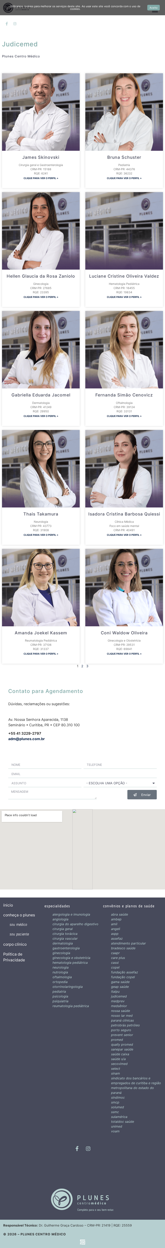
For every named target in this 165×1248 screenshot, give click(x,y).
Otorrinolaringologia (68, 987)
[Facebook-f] (6, 23)
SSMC (115, 1112)
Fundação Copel (123, 977)
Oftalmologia (62, 977)
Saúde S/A (118, 1059)
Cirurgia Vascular (65, 938)
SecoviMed (119, 1064)
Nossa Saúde (120, 1011)
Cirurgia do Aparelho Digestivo (75, 924)
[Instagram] (15, 23)
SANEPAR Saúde (122, 1049)
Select (115, 1069)
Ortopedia (60, 982)
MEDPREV (118, 1001)
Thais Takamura (40, 514)
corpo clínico (15, 944)
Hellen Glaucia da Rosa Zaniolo (41, 276)
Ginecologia (61, 953)
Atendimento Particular (128, 943)
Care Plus (118, 958)
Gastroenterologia (66, 948)
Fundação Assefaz (124, 972)
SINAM (115, 1073)
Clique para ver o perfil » (41, 178)
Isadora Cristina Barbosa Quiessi (124, 514)
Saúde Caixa (120, 1054)
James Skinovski (40, 157)
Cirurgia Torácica (65, 934)
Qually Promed (122, 1044)
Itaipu (115, 991)
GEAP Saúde (120, 987)
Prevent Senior (122, 1035)
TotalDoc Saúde (122, 1122)
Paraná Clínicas (122, 1020)
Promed (117, 1040)
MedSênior (119, 1006)
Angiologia (60, 919)
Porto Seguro (121, 1030)
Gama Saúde (120, 982)
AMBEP (116, 919)
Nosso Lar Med (122, 1016)
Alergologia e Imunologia (71, 914)
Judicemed (119, 996)
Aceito (154, 7)
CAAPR (115, 953)
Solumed (117, 1107)
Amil (114, 924)
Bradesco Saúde (123, 948)
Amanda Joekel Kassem (41, 632)
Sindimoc (118, 1097)
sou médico (18, 925)
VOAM (115, 1131)
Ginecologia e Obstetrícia (71, 958)
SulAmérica (119, 1117)
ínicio (8, 905)
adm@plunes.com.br (26, 739)
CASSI (115, 963)
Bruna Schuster (124, 157)
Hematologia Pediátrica (70, 963)
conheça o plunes (19, 915)
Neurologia (61, 967)
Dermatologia (63, 943)
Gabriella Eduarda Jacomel (40, 394)
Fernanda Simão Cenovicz (124, 394)
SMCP (115, 1102)
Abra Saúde (119, 914)
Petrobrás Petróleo (125, 1025)
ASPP (115, 934)
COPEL (115, 967)
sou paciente (19, 934)
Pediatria (59, 991)
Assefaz (117, 938)
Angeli (115, 929)
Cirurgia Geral (63, 929)
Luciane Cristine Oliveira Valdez (124, 276)
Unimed (116, 1126)
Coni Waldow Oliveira (124, 632)
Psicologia (60, 996)
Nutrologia (60, 972)
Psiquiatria (60, 1001)
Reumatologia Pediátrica (71, 1006)
